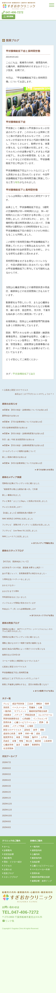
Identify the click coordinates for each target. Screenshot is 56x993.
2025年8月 (6, 827)
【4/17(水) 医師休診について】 (15, 561)
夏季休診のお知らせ (10, 416)
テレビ (6, 704)
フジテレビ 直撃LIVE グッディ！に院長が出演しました (26, 525)
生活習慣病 (8, 748)
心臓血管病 (8, 744)
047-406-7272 (14, 12)
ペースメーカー (19, 707)
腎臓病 (32, 707)
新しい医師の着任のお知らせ (14, 457)
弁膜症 (6, 726)
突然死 (6, 707)
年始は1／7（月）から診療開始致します (19, 609)
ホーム (6, 846)
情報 (21, 741)
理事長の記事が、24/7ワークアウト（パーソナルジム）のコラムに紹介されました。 (27, 630)
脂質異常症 (8, 737)
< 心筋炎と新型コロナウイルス (15, 390)
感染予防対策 (18, 704)
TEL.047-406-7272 (20, 912)
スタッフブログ (10, 877)
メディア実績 (18, 726)
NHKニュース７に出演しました (15, 536)
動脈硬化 (36, 744)
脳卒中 (35, 737)
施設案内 (7, 858)
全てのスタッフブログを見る (42, 615)
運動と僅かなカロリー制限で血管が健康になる (21, 643)
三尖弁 (30, 704)
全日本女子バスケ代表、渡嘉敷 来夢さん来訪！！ (23, 567)
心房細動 (26, 718)
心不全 (44, 737)
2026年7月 (6, 762)
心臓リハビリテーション (25, 722)
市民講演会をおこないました (14, 597)
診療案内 (7, 850)
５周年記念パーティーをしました (16, 579)
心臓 (40, 707)
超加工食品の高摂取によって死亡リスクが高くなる (23, 649)
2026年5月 (6, 774)
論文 (33, 374)
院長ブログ (8, 873)
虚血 (38, 733)
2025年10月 (7, 816)
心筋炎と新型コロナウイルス (14, 667)
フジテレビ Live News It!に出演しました (19, 531)
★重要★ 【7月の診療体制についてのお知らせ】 (22, 422)
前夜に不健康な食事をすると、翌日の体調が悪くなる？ (25, 684)
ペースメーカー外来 (40, 869)
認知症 (27, 730)
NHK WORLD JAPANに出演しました (17, 519)
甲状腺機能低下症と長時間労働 (15, 672)
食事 (20, 733)
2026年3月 (6, 786)
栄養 (14, 741)
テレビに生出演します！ (12, 507)
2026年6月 (6, 768)
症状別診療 (8, 854)
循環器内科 (36, 850)
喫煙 (47, 704)
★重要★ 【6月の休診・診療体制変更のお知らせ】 (23, 433)
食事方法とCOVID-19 (11, 655)
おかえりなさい (8, 585)
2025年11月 (7, 810)
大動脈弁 (7, 715)
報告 (17, 182)
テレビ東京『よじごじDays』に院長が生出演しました (25, 501)
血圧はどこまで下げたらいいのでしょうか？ (20, 678)
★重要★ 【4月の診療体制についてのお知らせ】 (22, 463)
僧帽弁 (39, 704)
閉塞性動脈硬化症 (11, 718)
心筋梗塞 (48, 741)
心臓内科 (35, 854)
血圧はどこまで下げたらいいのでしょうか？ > (34, 394)
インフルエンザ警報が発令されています (19, 603)
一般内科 (7, 711)
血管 (35, 730)
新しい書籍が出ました (11, 495)
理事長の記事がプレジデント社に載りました (20, 483)
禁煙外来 (7, 722)
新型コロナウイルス (12, 730)
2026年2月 (6, 792)
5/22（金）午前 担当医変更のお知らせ (18, 439)
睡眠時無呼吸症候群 (38, 711)
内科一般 (29, 733)
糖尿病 (38, 741)
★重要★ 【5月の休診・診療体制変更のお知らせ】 (23, 445)
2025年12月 (7, 804)
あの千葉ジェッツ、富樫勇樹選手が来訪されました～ (24, 573)
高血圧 (6, 741)
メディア (18, 715)
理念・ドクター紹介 (12, 862)
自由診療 (35, 862)
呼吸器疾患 (30, 715)
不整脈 (26, 737)
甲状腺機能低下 (21, 374)
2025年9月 (6, 821)
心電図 (30, 726)
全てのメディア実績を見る (43, 543)
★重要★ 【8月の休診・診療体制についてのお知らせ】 (25, 410)
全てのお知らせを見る (45, 470)
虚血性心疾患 (9, 733)
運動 (42, 730)
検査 (18, 737)
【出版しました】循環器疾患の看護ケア (19, 513)
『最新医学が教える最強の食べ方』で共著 (20, 489)
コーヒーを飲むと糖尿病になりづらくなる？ (20, 661)
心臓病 (26, 744)
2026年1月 (6, 798)
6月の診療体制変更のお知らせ (14, 428)
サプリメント (20, 711)
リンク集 (9, 921)
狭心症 (29, 741)
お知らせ (7, 869)
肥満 (41, 722)
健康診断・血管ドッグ (41, 881)
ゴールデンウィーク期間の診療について (19, 451)
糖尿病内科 (36, 858)
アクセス (7, 866)
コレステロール (45, 715)
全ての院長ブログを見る (44, 691)
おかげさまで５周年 (10, 591)
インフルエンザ (40, 718)
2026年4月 (6, 780)
